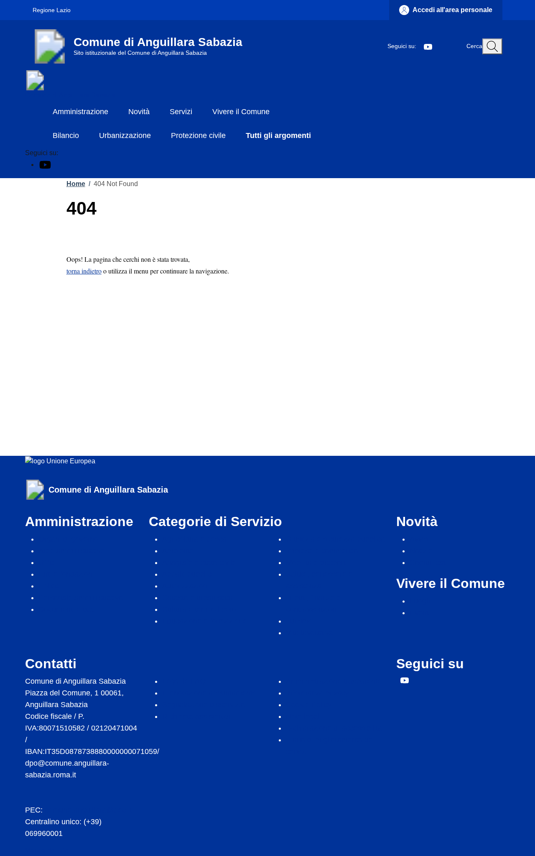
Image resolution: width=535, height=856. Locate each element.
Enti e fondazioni (66, 574)
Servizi (181, 111)
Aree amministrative (71, 551)
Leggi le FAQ (184, 681)
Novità (139, 111)
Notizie (421, 551)
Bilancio (66, 135)
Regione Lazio (52, 10)
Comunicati (428, 562)
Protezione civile (198, 135)
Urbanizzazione (125, 135)
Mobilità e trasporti (316, 562)
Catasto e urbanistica (197, 597)
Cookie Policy (308, 704)
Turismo (299, 621)
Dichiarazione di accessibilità (334, 728)
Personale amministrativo (80, 597)
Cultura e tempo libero (199, 609)
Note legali (303, 716)
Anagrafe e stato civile (199, 562)
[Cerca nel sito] (492, 46)
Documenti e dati (66, 609)
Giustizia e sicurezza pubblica (335, 539)
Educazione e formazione (204, 621)
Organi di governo (68, 539)
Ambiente (178, 551)
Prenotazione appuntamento (209, 693)
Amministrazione (80, 111)
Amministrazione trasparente (334, 681)
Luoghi (421, 601)
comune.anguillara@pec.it (88, 810)
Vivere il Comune (241, 111)
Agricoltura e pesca (194, 539)
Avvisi (419, 539)
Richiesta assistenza (196, 716)
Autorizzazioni (185, 586)
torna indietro (84, 270)
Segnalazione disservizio (203, 704)
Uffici (46, 562)
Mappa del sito (47, 850)
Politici (49, 586)
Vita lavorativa (309, 633)
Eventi (420, 612)
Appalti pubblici (187, 574)
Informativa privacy (317, 693)
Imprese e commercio (322, 551)
